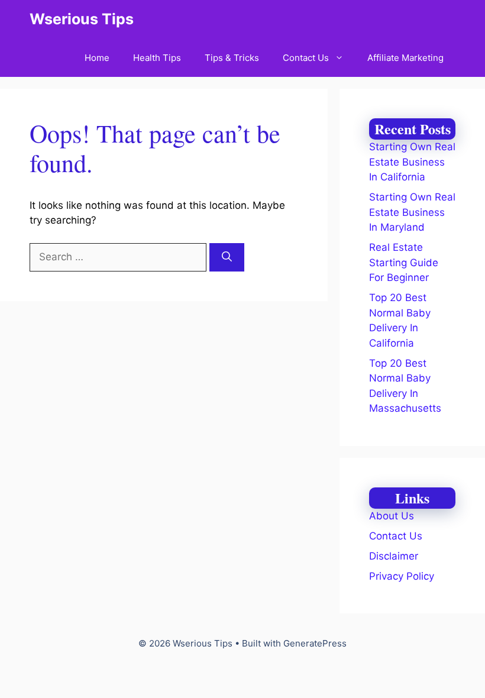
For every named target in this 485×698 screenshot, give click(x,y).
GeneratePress (315, 643)
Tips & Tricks (232, 57)
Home (97, 57)
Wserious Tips (82, 19)
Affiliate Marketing (405, 57)
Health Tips (157, 57)
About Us (391, 516)
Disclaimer (393, 556)
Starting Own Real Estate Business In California (412, 162)
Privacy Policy (401, 576)
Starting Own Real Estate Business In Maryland (412, 212)
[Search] (226, 257)
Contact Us (306, 57)
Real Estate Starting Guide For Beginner (403, 262)
